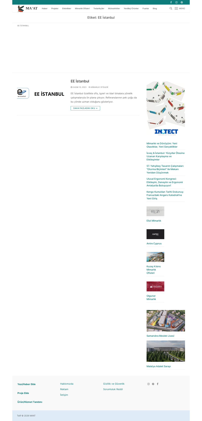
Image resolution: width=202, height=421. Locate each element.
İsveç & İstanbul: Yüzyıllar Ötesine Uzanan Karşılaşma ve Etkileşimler (166, 156)
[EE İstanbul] (41, 94)
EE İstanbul (80, 81)
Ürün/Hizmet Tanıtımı (29, 401)
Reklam (64, 389)
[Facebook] (171, 2)
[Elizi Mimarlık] (155, 212)
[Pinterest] (153, 384)
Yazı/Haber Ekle (26, 384)
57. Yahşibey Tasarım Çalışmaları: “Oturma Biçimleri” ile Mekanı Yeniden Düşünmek (165, 169)
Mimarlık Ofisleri (99, 87)
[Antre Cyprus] (155, 235)
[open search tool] (171, 8)
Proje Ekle (23, 393)
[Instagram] (176, 2)
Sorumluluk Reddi (113, 389)
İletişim (64, 394)
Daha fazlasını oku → (85, 108)
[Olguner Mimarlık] (155, 287)
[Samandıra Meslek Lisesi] (166, 321)
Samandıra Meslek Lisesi (160, 335)
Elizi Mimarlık (154, 220)
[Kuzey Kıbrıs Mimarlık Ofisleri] (155, 257)
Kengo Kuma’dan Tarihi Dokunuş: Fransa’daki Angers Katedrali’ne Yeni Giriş (165, 195)
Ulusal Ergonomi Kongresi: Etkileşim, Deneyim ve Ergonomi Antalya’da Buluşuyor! (165, 182)
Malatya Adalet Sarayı (159, 366)
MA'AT (32, 8)
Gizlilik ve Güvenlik (114, 383)
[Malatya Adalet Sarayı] (166, 351)
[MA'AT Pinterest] (182, 2)
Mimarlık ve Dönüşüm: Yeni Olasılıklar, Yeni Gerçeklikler (162, 145)
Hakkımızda (66, 383)
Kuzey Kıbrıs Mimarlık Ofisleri (154, 270)
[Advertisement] (101, 49)
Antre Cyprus (154, 243)
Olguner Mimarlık (151, 297)
